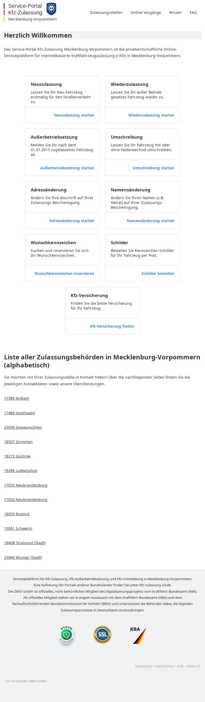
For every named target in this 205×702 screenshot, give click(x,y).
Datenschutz (164, 666)
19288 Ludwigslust (20, 470)
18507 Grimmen (18, 441)
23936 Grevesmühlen (23, 427)
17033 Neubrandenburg (26, 485)
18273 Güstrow (17, 456)
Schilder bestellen (158, 273)
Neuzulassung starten (74, 115)
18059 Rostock (16, 513)
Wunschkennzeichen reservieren (64, 273)
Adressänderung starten (71, 220)
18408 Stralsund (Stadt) (25, 542)
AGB (180, 666)
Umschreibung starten (153, 167)
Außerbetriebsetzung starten (67, 167)
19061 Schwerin (18, 528)
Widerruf (193, 666)
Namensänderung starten (150, 220)
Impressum (143, 666)
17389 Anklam (16, 398)
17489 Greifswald (19, 412)
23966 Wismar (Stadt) (23, 557)
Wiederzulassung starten (151, 115)
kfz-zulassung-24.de (155, 585)
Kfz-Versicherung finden (112, 326)
